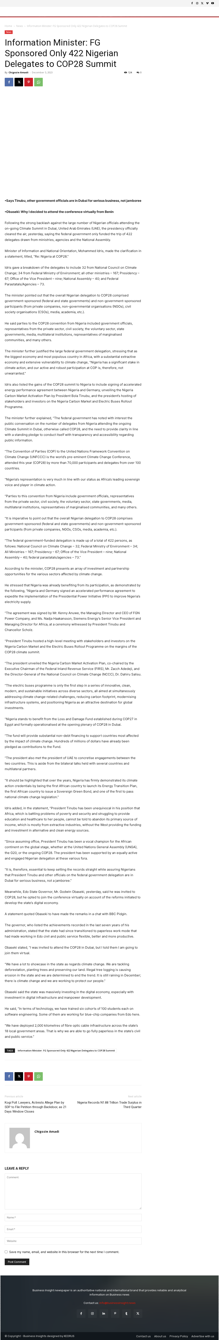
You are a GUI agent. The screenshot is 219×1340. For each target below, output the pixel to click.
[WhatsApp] (38, 82)
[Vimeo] (207, 3)
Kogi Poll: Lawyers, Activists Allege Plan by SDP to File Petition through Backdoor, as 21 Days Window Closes (36, 1107)
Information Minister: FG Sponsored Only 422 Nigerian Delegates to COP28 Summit (66, 1050)
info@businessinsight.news (117, 1303)
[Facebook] (192, 3)
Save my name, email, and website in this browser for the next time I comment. (64, 1252)
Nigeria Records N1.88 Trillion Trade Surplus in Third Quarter (109, 1105)
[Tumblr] (126, 1313)
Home (8, 26)
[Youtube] (212, 3)
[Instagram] (197, 3)
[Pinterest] (28, 82)
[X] (202, 3)
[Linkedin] (104, 1313)
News (19, 26)
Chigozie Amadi (18, 72)
